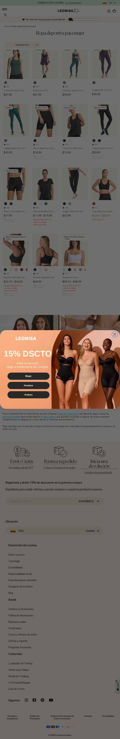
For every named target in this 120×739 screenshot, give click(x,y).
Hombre (28, 385)
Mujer (28, 376)
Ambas (28, 394)
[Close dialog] (115, 334)
